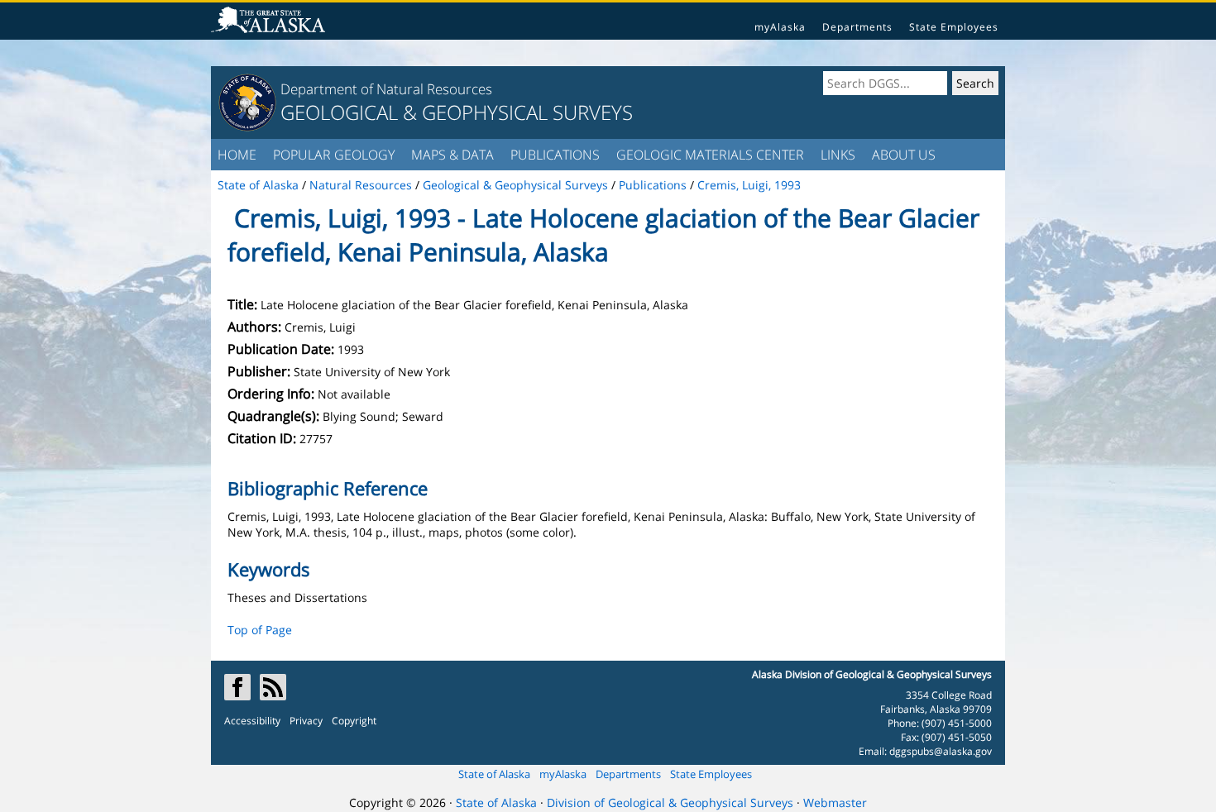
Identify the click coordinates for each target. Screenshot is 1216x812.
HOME (237, 155)
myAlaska (780, 27)
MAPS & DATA (452, 155)
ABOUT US (904, 155)
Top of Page (259, 630)
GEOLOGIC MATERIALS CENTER (710, 155)
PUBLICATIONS (555, 155)
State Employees (953, 27)
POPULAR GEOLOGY (334, 155)
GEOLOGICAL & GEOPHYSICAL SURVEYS (456, 112)
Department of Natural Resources (386, 88)
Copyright (354, 721)
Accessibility (252, 721)
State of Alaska (494, 774)
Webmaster (835, 802)
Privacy (306, 721)
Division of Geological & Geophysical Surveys (670, 802)
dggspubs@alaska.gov (940, 751)
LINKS (838, 155)
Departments (857, 27)
